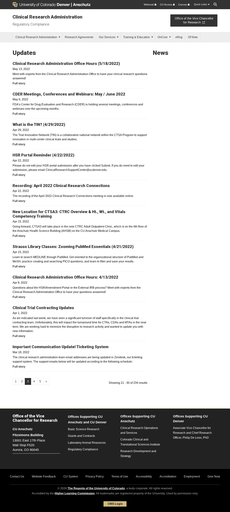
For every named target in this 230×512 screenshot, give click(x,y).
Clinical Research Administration (47, 17)
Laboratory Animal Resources (87, 442)
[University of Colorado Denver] (42, 4)
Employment (192, 476)
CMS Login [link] (115, 504)
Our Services (107, 37)
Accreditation (168, 476)
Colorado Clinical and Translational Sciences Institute (140, 442)
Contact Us (17, 476)
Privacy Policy (95, 476)
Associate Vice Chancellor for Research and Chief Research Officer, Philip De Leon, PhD (192, 432)
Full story (19, 83)
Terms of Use (119, 476)
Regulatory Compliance (31, 24)
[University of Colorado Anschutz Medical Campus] (82, 4)
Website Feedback (44, 476)
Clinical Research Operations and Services (139, 430)
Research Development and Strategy (138, 454)
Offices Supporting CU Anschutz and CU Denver (87, 419)
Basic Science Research (83, 429)
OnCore (163, 37)
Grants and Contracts (81, 435)
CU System (70, 476)
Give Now (214, 476)
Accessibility (144, 476)
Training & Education (137, 37)
